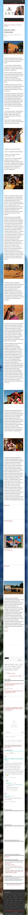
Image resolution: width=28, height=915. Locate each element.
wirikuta (15, 669)
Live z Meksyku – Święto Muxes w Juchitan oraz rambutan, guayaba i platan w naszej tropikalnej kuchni (13, 708)
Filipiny (6, 898)
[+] (21, 740)
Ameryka (10, 24)
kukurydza (13, 666)
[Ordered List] (12, 741)
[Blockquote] (15, 741)
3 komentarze (18, 35)
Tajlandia (11, 907)
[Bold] (5, 741)
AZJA (10, 895)
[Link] (18, 741)
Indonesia (11, 900)
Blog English (14, 895)
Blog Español (20, 895)
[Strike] (10, 741)
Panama (19, 903)
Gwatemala (15, 898)
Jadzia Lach (8, 783)
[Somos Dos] (14, 14)
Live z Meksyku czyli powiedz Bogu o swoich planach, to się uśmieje (13, 684)
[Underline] (8, 741)
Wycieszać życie (8, 863)
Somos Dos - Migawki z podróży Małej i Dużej (15, 34)
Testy (15, 907)
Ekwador (10, 896)
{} (19, 740)
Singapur (16, 905)
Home (7, 24)
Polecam (9, 905)
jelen (6, 666)
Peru (6, 905)
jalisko (21, 664)
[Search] (23, 1)
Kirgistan (6, 902)
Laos (19, 902)
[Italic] (7, 741)
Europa (20, 896)
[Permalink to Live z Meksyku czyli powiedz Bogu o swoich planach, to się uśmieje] (7, 681)
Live (22, 902)
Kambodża (20, 900)
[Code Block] (16, 741)
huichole (16, 664)
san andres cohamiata (9, 669)
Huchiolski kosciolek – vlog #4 (15, 676)
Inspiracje (16, 900)
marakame (19, 666)
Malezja (6, 903)
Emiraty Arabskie (15, 896)
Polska (13, 905)
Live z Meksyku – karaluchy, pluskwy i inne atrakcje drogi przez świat (13, 691)
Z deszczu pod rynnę (11, 673)
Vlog (17, 907)
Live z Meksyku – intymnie (16, 866)
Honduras (20, 898)
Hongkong (7, 900)
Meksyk (14, 24)
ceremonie (12, 664)
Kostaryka (15, 902)
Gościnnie (10, 898)
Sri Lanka (6, 907)
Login (22, 732)
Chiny (6, 896)
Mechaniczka (7, 868)
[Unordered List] (13, 741)
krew (9, 666)
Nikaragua (14, 903)
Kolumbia (11, 902)
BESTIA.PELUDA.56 (18, 880)
